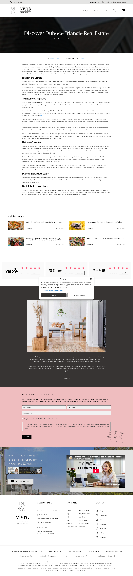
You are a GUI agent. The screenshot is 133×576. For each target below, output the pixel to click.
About (86, 10)
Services (82, 517)
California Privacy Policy (48, 556)
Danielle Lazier (54, 58)
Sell (105, 10)
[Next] (39, 471)
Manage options (79, 295)
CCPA (65, 556)
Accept (54, 295)
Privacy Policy (94, 551)
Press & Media (84, 523)
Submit (27, 437)
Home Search (84, 510)
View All (35, 273)
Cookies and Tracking (25, 556)
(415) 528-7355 (42, 515)
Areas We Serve (71, 527)
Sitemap (82, 527)
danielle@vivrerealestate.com (47, 518)
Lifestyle (82, 58)
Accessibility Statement (114, 551)
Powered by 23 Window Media (105, 556)
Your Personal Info (81, 556)
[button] (91, 279)
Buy (96, 10)
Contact (69, 523)
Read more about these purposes (53, 290)
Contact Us (95, 2)
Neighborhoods (84, 513)
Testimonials (83, 520)
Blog (55, 38)
